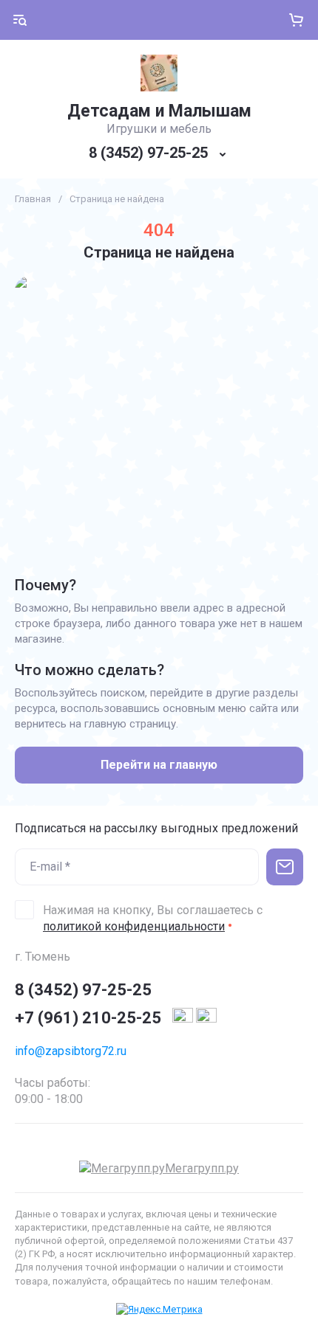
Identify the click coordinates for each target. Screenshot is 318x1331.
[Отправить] (284, 866)
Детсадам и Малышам (159, 111)
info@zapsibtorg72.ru (70, 1051)
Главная (33, 198)
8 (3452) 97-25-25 (148, 153)
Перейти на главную (159, 765)
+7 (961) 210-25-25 (88, 1018)
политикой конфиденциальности (134, 926)
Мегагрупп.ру (202, 1168)
